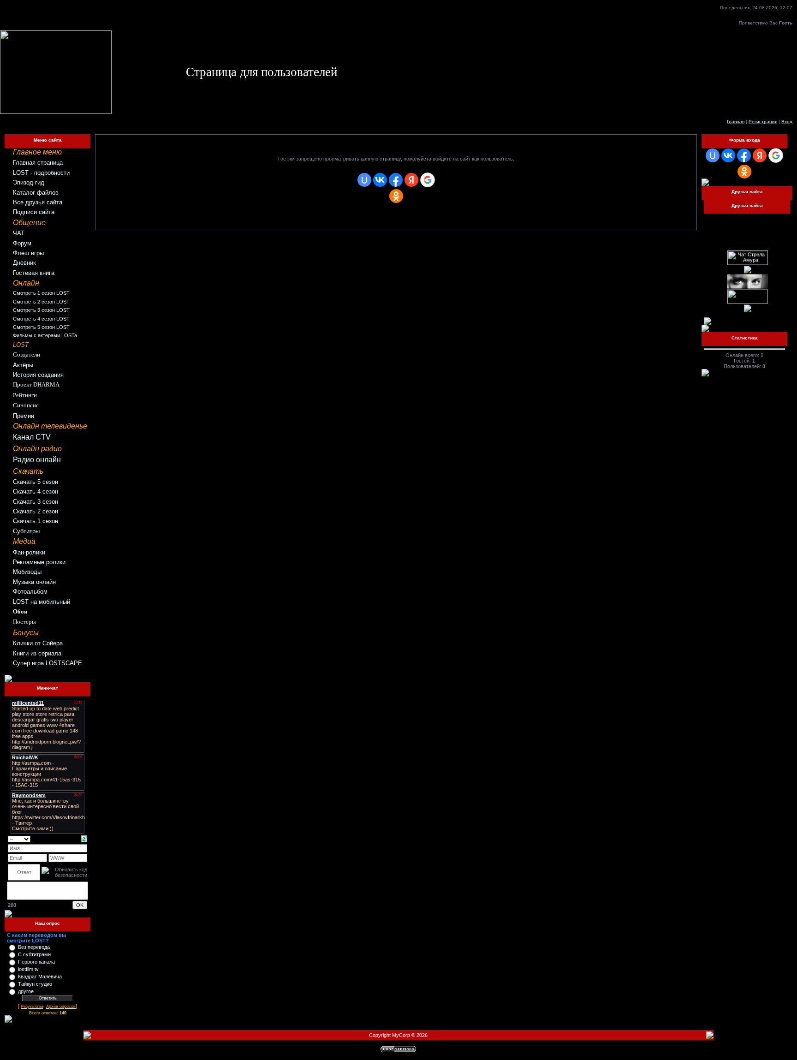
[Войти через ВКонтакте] (380, 180)
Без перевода (34, 947)
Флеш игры (28, 253)
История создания (38, 374)
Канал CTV (32, 437)
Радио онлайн (37, 460)
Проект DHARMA (36, 384)
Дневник (24, 262)
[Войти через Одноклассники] (396, 196)
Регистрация (763, 121)
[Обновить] (84, 838)
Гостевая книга (33, 272)
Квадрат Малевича (40, 976)
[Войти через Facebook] (396, 180)
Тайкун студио (35, 984)
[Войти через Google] (427, 180)
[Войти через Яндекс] (411, 180)
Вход (786, 121)
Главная (735, 121)
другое (26, 991)
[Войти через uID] (364, 180)
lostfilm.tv (28, 969)
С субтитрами (34, 954)
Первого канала (36, 962)
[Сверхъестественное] (747, 269)
